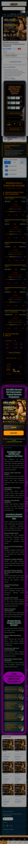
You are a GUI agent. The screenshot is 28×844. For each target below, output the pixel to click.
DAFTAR (13, 433)
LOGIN (13, 427)
